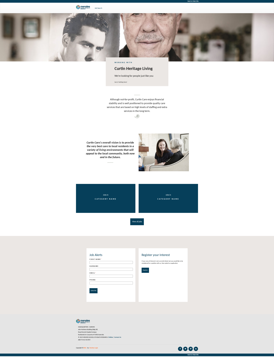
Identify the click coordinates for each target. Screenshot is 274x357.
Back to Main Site (193, 1)
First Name (95, 259)
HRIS (85, 348)
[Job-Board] (137, 220)
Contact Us (117, 337)
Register (145, 270)
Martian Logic (93, 348)
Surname (93, 266)
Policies (110, 337)
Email (92, 273)
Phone (92, 280)
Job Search (98, 8)
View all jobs (137, 222)
